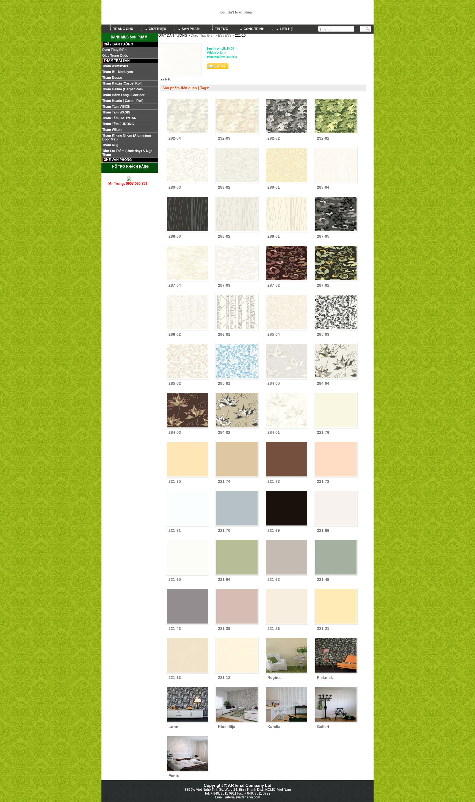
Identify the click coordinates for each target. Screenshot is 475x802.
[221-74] (237, 476)
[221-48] (336, 574)
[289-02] (237, 182)
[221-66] (336, 525)
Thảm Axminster (115, 66)
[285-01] (237, 378)
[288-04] (336, 182)
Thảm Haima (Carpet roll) (122, 89)
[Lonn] (187, 722)
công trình (254, 29)
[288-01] (286, 231)
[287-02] (286, 280)
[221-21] (336, 623)
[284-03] (187, 427)
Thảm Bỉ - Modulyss (117, 72)
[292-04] (187, 133)
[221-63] (286, 574)
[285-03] (336, 329)
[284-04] (336, 378)
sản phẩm (191, 29)
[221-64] (237, 574)
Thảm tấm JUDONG (118, 124)
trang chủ (123, 29)
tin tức (221, 29)
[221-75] (187, 476)
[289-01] (286, 182)
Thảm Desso (112, 78)
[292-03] (237, 133)
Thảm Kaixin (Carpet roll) (122, 83)
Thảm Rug (110, 145)
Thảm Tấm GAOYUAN (119, 118)
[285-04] (286, 329)
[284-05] (286, 378)
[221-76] (336, 427)
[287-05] (336, 231)
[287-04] (187, 280)
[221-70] (237, 525)
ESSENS (224, 35)
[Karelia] (286, 722)
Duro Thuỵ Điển (202, 35)
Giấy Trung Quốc (115, 56)
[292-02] (286, 133)
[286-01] (237, 329)
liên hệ (286, 29)
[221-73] (286, 476)
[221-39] (237, 623)
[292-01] (336, 133)
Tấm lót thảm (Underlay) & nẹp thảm (127, 153)
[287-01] (336, 280)
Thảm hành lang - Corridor (123, 95)
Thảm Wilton (111, 130)
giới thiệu (157, 29)
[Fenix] (187, 771)
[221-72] (336, 476)
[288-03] (187, 231)
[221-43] (187, 623)
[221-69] (286, 525)
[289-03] (187, 182)
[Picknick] (336, 672)
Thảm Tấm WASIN (116, 112)
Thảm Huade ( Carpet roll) (122, 101)
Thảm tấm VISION (116, 107)
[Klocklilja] (237, 722)
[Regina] (286, 672)
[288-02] (237, 231)
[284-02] (237, 427)
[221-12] (237, 672)
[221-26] (286, 623)
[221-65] (187, 574)
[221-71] (187, 525)
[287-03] (237, 280)
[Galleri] (336, 722)
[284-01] (286, 427)
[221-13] (187, 672)
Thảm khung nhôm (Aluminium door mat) (126, 137)
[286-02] (187, 329)
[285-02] (187, 378)
